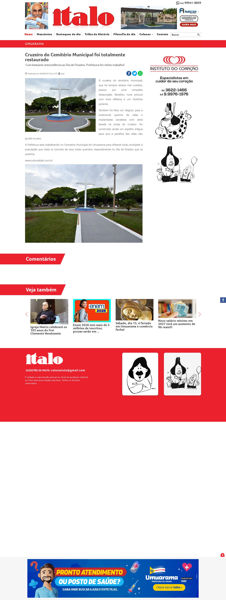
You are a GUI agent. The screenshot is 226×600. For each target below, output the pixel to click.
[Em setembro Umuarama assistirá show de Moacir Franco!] (179, 308)
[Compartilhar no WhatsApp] (140, 73)
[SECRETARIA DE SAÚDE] (113, 578)
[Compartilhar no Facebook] (128, 73)
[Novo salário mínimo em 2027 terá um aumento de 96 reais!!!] (136, 308)
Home (30, 34)
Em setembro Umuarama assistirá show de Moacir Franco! (177, 323)
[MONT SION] (161, 17)
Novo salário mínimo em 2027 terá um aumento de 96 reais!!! (136, 324)
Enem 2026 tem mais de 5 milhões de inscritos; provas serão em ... (50, 328)
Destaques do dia (68, 34)
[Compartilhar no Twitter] (134, 73)
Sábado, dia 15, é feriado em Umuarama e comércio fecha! (93, 326)
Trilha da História (97, 34)
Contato (163, 34)
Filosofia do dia (124, 34)
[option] (161, 17)
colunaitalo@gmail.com (68, 370)
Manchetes (44, 34)
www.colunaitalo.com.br (39, 160)
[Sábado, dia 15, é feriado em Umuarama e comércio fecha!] (94, 309)
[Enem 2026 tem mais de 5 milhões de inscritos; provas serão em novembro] (51, 310)
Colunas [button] (145, 34)
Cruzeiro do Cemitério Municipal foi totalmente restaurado (75, 57)
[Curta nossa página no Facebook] (223, 300)
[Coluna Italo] (36, 15)
